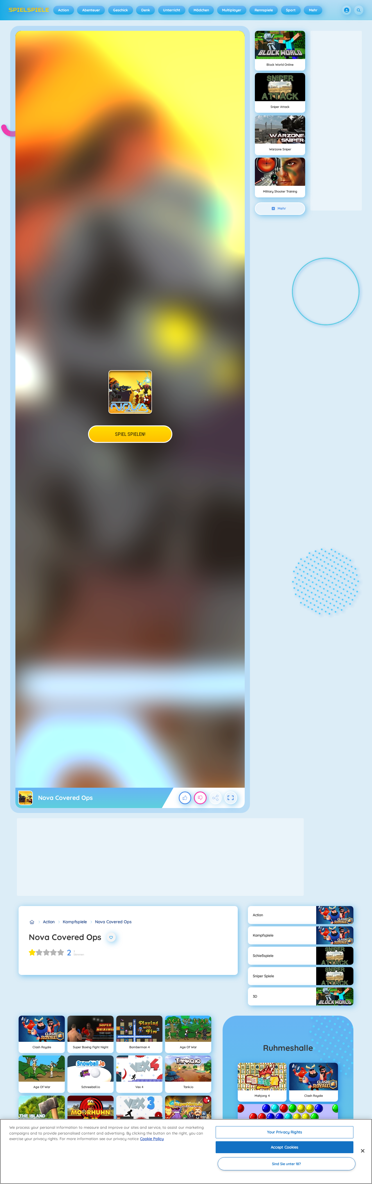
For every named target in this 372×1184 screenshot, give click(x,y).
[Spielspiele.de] (32, 922)
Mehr (313, 10)
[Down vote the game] (200, 797)
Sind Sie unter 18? (286, 1164)
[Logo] (29, 10)
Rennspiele (264, 10)
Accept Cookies (284, 1147)
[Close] (362, 1150)
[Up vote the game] (185, 797)
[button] (346, 10)
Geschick (120, 10)
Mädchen (201, 10)
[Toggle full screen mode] (230, 797)
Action (63, 10)
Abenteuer (91, 10)
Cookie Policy (152, 1138)
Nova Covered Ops (113, 921)
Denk (145, 10)
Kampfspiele (75, 921)
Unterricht (171, 10)
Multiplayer (231, 10)
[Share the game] (215, 797)
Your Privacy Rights (284, 1132)
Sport (291, 10)
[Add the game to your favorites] (111, 937)
